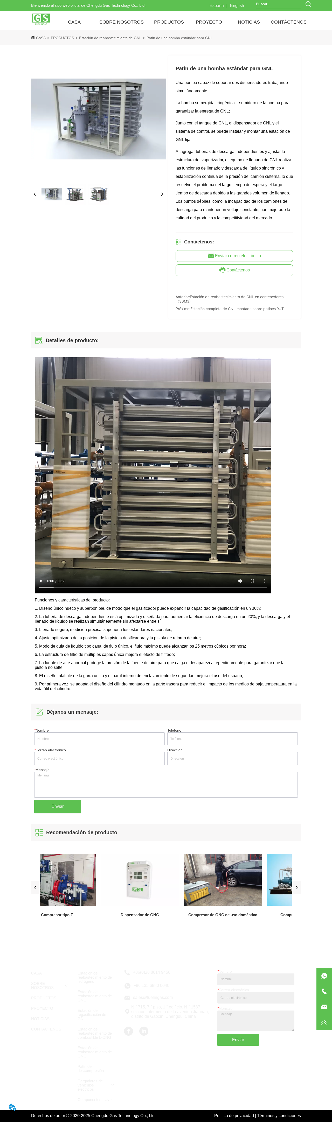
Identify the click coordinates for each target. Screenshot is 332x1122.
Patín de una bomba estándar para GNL (180, 38)
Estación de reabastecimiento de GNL (110, 38)
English (237, 5)
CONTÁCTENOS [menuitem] (289, 22)
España (217, 5)
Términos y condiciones (279, 1115)
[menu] (181, 22)
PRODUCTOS (62, 38)
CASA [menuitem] (74, 22)
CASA (41, 38)
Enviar (58, 806)
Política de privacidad (234, 1115)
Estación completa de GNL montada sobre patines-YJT (237, 308)
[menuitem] (121, 22)
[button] (121, 22)
